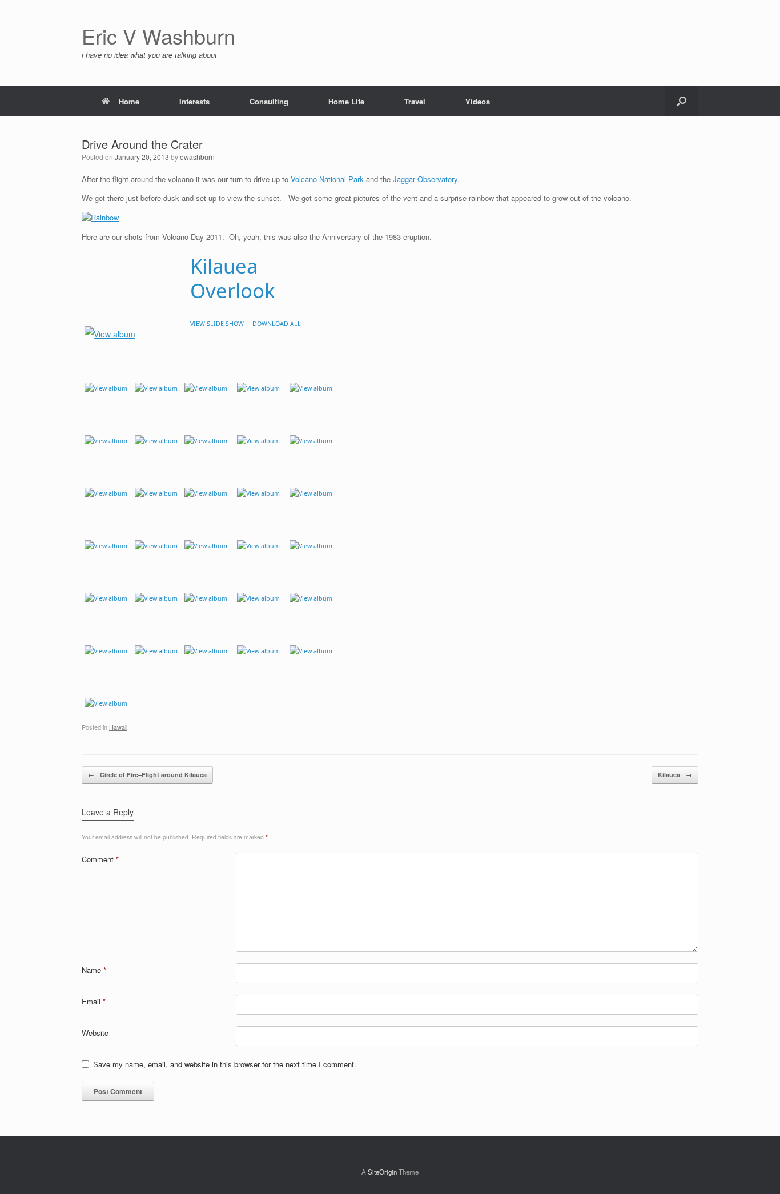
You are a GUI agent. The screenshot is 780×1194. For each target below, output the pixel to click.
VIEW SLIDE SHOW (217, 324)
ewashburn (197, 157)
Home (129, 101)
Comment (100, 859)
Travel (414, 101)
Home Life (346, 101)
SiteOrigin (382, 1171)
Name (94, 969)
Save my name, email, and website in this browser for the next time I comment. (224, 1064)
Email (94, 1001)
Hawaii (118, 726)
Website (95, 1032)
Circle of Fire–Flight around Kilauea (147, 774)
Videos (477, 101)
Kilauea (675, 774)
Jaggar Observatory (425, 179)
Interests (194, 101)
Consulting (269, 101)
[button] (681, 101)
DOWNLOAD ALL (276, 324)
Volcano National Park (327, 179)
